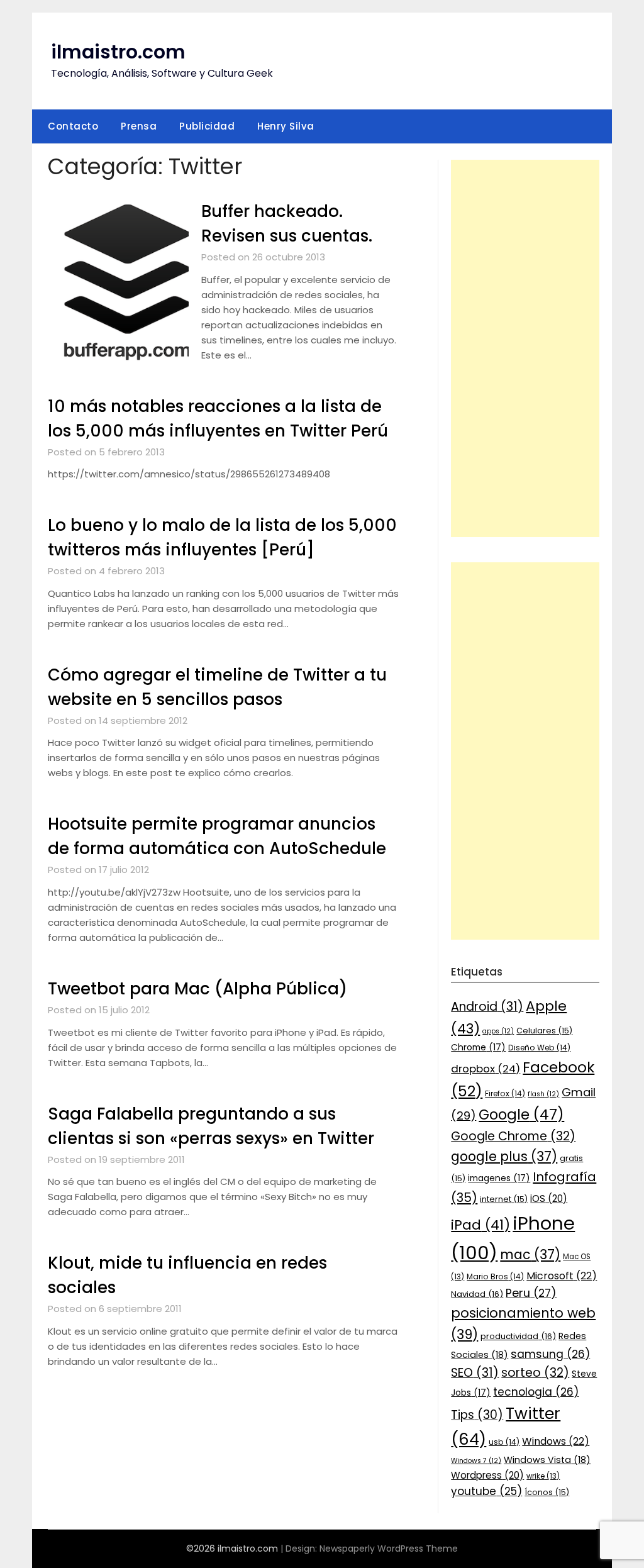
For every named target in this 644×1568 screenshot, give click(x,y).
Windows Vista (547, 1460)
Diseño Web (539, 1047)
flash (543, 1094)
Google (521, 1114)
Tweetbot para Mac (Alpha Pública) (197, 988)
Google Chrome (513, 1136)
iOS (548, 1198)
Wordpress (487, 1475)
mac (530, 1254)
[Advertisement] (525, 348)
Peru (531, 1293)
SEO (475, 1372)
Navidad (477, 1294)
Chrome (478, 1047)
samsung (550, 1354)
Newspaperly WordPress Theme (388, 1548)
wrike (543, 1476)
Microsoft (561, 1276)
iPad (480, 1225)
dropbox (485, 1068)
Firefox (505, 1093)
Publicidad (207, 126)
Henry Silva (285, 126)
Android (487, 1006)
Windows (555, 1441)
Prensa (139, 126)
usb (504, 1442)
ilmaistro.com (118, 51)
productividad (518, 1336)
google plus (504, 1156)
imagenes (499, 1178)
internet (504, 1199)
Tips (477, 1414)
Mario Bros (495, 1276)
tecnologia (536, 1391)
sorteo (535, 1372)
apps (498, 1031)
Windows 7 (476, 1460)
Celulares (544, 1030)
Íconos (547, 1492)
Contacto (73, 126)
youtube (486, 1491)
